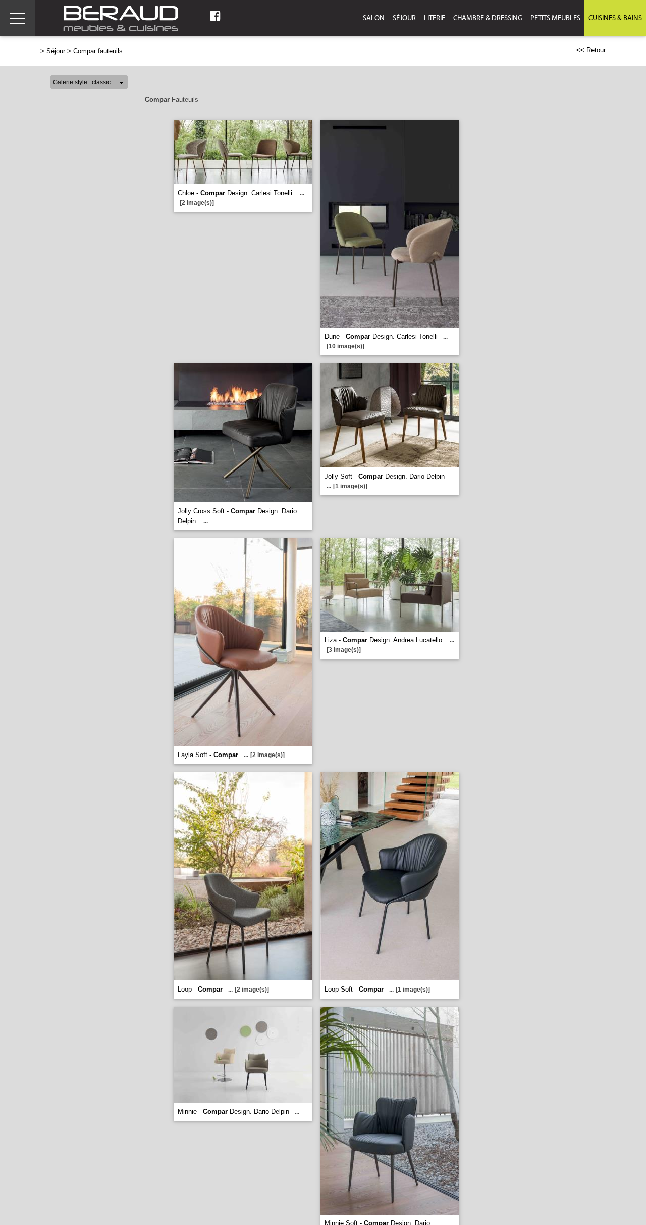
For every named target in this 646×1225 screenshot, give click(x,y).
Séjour (404, 18)
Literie (434, 18)
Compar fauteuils (98, 51)
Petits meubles (555, 18)
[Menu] (17, 18)
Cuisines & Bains (615, 18)
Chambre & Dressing (487, 18)
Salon (374, 18)
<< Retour (591, 50)
